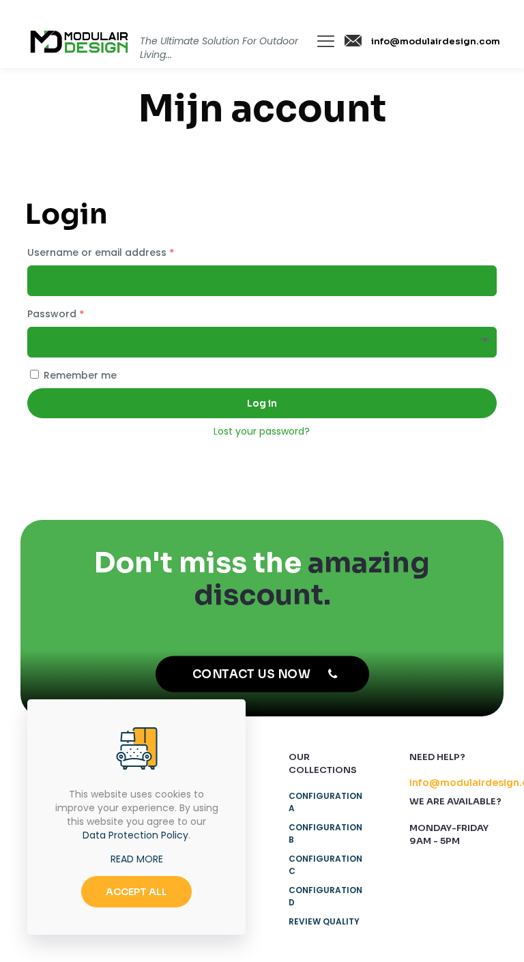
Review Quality (324, 921)
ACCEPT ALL (136, 892)
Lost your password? (262, 431)
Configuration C (325, 865)
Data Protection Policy (135, 835)
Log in (262, 403)
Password (55, 314)
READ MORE (137, 859)
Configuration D (325, 896)
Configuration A (325, 802)
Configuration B (325, 833)
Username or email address (100, 252)
